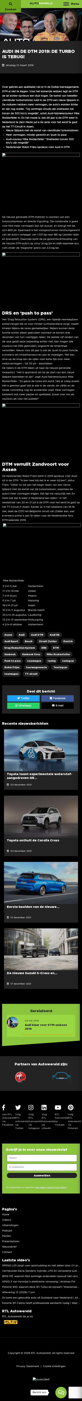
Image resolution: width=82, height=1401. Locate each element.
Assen (8, 635)
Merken (6, 1236)
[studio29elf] (41, 1380)
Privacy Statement (27, 1366)
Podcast (7, 1231)
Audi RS (54, 635)
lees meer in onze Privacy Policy (51, 1187)
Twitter (25, 698)
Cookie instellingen (54, 1366)
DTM (56, 648)
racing (52, 661)
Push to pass (12, 661)
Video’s (6, 1220)
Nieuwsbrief (9, 1247)
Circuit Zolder (48, 641)
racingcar (68, 661)
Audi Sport (11, 641)
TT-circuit (31, 674)
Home (5, 1215)
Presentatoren (10, 1241)
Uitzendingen (10, 1225)
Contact (7, 1252)
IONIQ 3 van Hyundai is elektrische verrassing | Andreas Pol (38, 1282)
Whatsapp (24, 706)
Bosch (28, 641)
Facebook (58, 698)
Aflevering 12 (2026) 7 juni (18, 1292)
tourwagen (11, 674)
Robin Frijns (11, 667)
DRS (44, 648)
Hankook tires (31, 654)
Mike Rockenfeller (58, 654)
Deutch (68, 641)
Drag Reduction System (19, 648)
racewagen (34, 661)
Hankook (10, 654)
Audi (22, 635)
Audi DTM (37, 635)
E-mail (59, 706)
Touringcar (60, 667)
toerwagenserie (36, 667)
